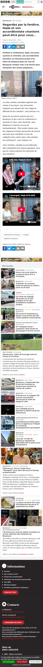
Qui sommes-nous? (11, 574)
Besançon (7, 21)
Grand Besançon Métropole (27, 418)
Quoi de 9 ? (20, 311)
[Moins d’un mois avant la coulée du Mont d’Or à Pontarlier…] (8, 273)
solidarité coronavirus (11, 238)
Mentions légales (10, 585)
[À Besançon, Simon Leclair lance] (21, 456)
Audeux (19, 292)
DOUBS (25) (20, 498)
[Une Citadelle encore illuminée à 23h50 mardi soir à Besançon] (8, 409)
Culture (28, 309)
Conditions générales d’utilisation (16, 587)
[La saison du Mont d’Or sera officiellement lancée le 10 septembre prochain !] (8, 501)
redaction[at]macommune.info (13, 612)
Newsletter (10, 592)
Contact (7, 571)
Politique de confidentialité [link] (22, 665)
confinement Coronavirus (12, 234)
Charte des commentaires (13, 577)
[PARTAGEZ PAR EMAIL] (18, 47)
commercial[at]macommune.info (13, 617)
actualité (19, 434)
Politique (28, 434)
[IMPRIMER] (23, 47)
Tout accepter (8, 662)
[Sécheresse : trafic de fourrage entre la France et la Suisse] (21, 342)
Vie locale (16, 21)
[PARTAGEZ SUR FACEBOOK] (5, 47)
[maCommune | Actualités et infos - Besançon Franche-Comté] (15, 7)
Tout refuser (22, 662)
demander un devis (13, 622)
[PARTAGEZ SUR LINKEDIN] (14, 47)
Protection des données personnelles (17, 579)
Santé (35, 434)
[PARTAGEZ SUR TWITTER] (9, 47)
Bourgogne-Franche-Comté (26, 322)
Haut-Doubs (7, 352)
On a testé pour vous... (11, 530)
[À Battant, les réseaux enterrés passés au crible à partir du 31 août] (8, 284)
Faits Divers (20, 294)
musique (26, 234)
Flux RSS (7, 582)
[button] (38, 2)
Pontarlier (20, 270)
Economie (15, 466)
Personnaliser (35, 662)
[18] (8, 325)
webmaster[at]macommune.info (13, 638)
